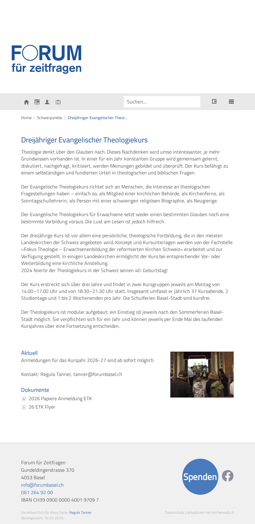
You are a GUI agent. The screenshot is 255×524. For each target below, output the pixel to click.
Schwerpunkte (49, 117)
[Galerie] (58, 101)
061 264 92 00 (37, 492)
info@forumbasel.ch (42, 484)
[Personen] (47, 101)
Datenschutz (174, 512)
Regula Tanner (80, 512)
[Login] (214, 102)
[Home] (26, 101)
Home (26, 117)
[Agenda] (37, 101)
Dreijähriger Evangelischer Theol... (97, 117)
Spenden (200, 476)
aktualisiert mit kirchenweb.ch (210, 512)
